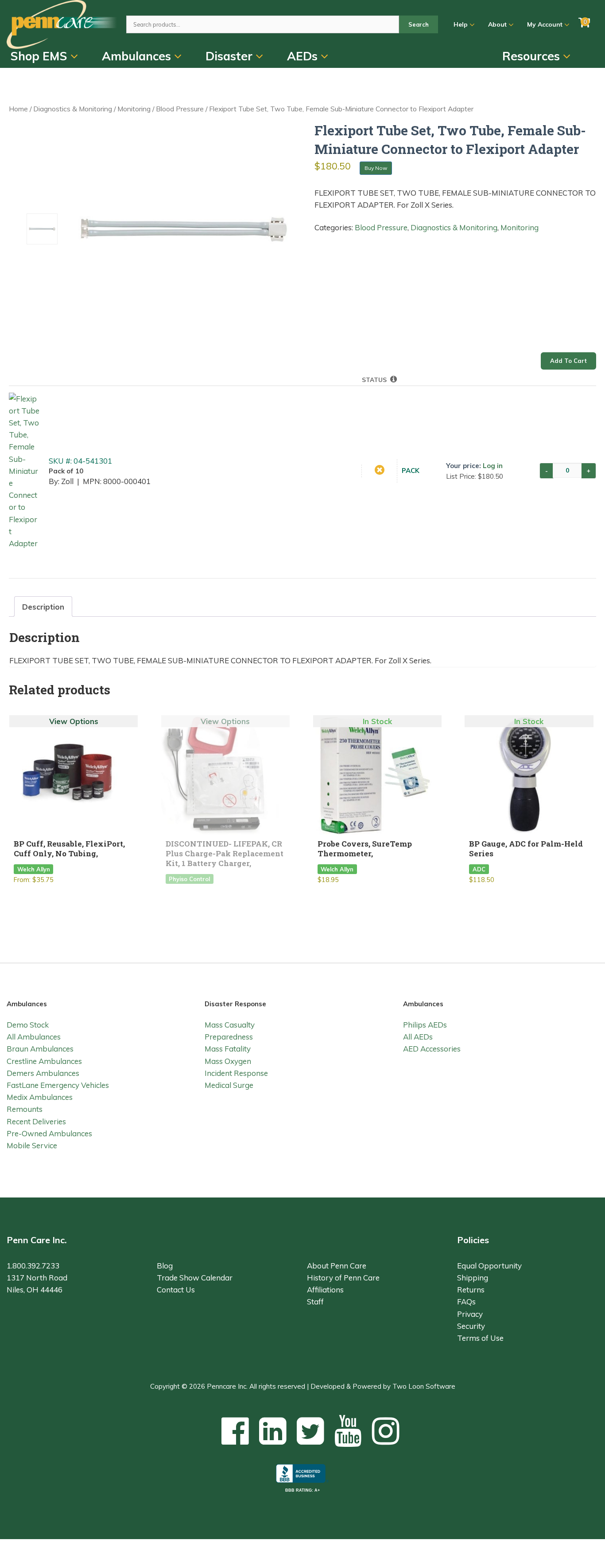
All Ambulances (34, 1036)
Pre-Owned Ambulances (49, 1133)
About (498, 24)
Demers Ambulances (43, 1073)
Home (18, 108)
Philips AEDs (425, 1024)
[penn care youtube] (348, 1430)
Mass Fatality (228, 1048)
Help (461, 24)
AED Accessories (432, 1048)
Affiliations (325, 1289)
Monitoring (134, 108)
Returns (471, 1289)
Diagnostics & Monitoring (72, 108)
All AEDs (418, 1036)
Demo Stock (28, 1024)
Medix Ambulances (40, 1097)
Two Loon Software (423, 1386)
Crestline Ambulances (44, 1061)
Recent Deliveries (36, 1121)
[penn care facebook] (235, 1430)
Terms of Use (480, 1338)
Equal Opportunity (489, 1265)
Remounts (25, 1109)
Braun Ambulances (40, 1048)
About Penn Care (336, 1265)
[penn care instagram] (385, 1430)
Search (418, 24)
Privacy (470, 1314)
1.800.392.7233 (33, 1265)
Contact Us (176, 1289)
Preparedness (229, 1036)
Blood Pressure (180, 108)
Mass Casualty (230, 1024)
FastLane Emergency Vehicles (58, 1085)
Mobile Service (32, 1145)
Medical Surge (229, 1085)
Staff (315, 1301)
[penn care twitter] (310, 1430)
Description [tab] (43, 606)
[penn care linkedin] (273, 1430)
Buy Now (376, 168)
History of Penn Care (343, 1277)
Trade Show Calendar (195, 1277)
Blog (165, 1265)
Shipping (472, 1277)
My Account (545, 24)
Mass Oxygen (228, 1061)
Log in (493, 465)
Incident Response (236, 1073)
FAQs (466, 1301)
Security (471, 1326)
